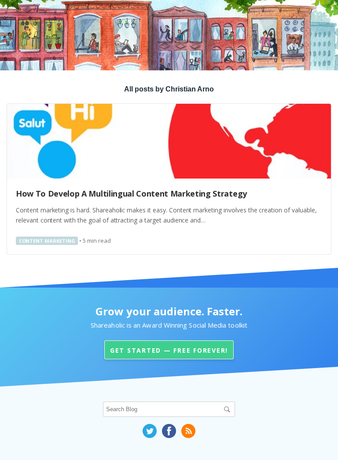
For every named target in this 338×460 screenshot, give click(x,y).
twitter (150, 431)
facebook (169, 431)
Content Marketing (47, 240)
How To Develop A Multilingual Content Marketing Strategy (131, 193)
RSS (188, 431)
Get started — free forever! (169, 350)
